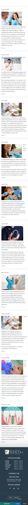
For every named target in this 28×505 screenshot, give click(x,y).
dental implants (20, 203)
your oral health (13, 300)
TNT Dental (19, 498)
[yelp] (18, 488)
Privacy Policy (16, 497)
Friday (6, 469)
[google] (14, 488)
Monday (7, 461)
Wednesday (8, 465)
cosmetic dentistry (5, 118)
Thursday (7, 467)
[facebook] (10, 488)
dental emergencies (18, 72)
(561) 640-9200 (14, 477)
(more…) (3, 48)
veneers (13, 159)
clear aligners (4, 249)
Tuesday (7, 463)
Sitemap (10, 497)
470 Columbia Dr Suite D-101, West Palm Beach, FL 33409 (14, 480)
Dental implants (5, 426)
